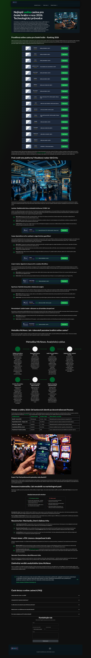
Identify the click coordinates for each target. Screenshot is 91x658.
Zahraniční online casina (34, 549)
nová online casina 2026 (41, 152)
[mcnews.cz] (15, 2)
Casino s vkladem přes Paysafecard (56, 429)
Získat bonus (64, 48)
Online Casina (45, 5)
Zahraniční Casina (37, 5)
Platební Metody (53, 5)
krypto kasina (26, 414)
